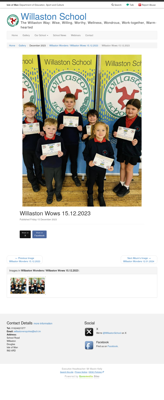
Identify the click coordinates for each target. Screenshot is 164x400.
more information (43, 323)
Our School (41, 35)
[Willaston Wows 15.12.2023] (37, 286)
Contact (89, 35)
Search (118, 4)
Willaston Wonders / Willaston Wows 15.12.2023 (73, 45)
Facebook (39, 234)
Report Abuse (149, 4)
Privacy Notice (81, 372)
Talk (132, 4)
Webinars (76, 35)
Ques (89, 376)
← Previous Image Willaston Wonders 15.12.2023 (24, 259)
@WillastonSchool (112, 332)
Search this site (66, 372)
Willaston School (53, 15)
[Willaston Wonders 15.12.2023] (18, 286)
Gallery (26, 35)
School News (59, 35)
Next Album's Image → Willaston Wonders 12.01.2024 (139, 259)
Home (15, 35)
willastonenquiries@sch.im (27, 331)
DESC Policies (95, 372)
